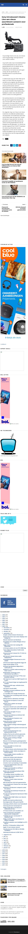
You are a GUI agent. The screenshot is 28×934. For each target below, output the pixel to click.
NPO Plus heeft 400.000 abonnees (12, 761)
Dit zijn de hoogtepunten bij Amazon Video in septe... (15, 794)
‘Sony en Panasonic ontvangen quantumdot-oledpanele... (11, 813)
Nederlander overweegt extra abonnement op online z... (11, 673)
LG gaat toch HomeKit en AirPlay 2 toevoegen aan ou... (13, 768)
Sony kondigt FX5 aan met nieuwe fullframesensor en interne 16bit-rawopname (11, 166)
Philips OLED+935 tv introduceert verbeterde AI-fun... (12, 808)
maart (5, 844)
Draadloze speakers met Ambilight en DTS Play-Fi (15, 822)
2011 (3, 865)
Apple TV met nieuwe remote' (11, 827)
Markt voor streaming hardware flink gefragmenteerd (13, 771)
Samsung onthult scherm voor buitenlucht (15, 804)
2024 (3, 618)
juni (5, 838)
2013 (3, 861)
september (7, 633)
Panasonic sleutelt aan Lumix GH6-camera (15, 707)
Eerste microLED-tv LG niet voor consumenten (12, 746)
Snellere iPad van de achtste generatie (14, 734)
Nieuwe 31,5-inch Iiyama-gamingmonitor (14, 741)
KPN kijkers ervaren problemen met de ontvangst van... (14, 691)
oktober (6, 631)
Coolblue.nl (3, 344)
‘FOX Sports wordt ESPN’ (10, 688)
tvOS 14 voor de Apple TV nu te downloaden (12, 712)
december (7, 627)
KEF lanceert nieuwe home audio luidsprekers (12, 656)
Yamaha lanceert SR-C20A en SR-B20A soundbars (13, 829)
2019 (3, 850)
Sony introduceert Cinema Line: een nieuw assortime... (15, 785)
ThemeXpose (17, 932)
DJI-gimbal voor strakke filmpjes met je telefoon (14, 642)
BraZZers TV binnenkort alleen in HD (13, 825)
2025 (3, 617)
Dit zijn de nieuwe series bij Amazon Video (15, 749)
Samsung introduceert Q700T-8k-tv (13, 832)
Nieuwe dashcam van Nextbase (12, 640)
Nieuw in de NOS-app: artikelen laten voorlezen (13, 686)
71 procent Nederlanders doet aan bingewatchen (13, 765)
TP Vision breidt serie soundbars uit (13, 810)
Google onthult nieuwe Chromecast (13, 635)
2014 (3, 859)
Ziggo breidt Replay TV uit (10, 664)
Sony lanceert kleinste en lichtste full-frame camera (14, 715)
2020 (3, 626)
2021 (3, 624)
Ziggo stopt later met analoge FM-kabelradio (13, 645)
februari (6, 845)
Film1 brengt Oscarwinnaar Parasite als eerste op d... (14, 791)
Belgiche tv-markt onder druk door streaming (13, 780)
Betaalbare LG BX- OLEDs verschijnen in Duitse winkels (14, 751)
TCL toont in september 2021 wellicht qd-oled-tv (14, 709)
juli (5, 836)
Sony (7, 12)
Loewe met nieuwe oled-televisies (13, 757)
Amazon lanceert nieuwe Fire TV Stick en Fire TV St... (14, 653)
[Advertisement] (14, 569)
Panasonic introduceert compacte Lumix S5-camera (14, 788)
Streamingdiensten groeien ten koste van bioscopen (15, 728)
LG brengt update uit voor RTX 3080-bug (14, 648)
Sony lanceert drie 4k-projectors (12, 759)
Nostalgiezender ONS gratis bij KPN (13, 802)
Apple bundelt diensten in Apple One (13, 736)
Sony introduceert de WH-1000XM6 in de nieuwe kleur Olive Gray (13, 197)
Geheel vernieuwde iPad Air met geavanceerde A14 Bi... (12, 731)
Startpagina (3, 869)
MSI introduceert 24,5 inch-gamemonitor (14, 782)
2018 (3, 852)
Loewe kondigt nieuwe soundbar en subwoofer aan (13, 754)
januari (6, 847)
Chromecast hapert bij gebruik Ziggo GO (14, 662)
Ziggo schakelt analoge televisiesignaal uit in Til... (14, 725)
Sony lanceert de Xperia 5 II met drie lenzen (13, 701)
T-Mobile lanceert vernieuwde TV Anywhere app (12, 816)
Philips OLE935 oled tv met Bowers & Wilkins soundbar (13, 819)
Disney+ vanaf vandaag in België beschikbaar (12, 738)
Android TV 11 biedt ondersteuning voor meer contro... (14, 670)
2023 (3, 620)
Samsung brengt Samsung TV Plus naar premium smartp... (14, 676)
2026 (3, 615)
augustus (6, 834)
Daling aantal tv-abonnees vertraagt (13, 698)
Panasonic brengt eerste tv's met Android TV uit (15, 743)
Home (3, 12)
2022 (3, 622)
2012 (3, 863)
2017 (3, 853)
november (7, 629)
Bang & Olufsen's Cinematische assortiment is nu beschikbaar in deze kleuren (16, 881)
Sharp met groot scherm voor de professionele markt (12, 722)
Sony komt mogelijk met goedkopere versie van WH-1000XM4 (12, 182)
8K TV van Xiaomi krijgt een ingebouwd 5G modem (15, 682)
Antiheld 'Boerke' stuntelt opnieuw (17, 886)
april (5, 842)
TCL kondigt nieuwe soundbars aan (13, 774)
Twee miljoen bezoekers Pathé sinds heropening (13, 650)
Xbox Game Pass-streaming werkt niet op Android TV (15, 696)
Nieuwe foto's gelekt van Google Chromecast (12, 704)
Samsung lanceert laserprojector (12, 805)
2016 (3, 855)
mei (5, 840)
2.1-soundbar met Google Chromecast (14, 693)
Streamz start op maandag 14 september (15, 763)
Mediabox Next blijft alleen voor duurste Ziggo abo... (14, 797)
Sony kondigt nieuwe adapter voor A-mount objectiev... (13, 776)
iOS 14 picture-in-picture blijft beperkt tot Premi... (15, 679)
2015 (3, 857)
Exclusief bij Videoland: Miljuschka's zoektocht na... (13, 667)
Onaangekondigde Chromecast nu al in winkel (14, 660)
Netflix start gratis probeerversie (12, 800)
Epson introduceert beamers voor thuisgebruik (12, 718)
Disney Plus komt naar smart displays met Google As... (15, 637)
